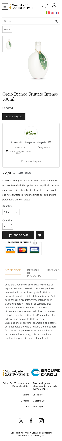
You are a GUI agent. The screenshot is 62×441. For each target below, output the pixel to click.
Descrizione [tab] (13, 270)
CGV (27, 406)
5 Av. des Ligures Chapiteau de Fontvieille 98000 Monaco (45, 386)
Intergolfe (41, 142)
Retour (7, 29)
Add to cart (18, 235)
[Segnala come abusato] (49, 142)
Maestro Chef (39, 400)
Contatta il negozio (32, 161)
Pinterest (28, 108)
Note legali (38, 406)
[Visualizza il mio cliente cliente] (54, 5)
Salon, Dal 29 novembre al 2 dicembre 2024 (16, 384)
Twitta (23, 108)
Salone (25, 394)
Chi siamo (38, 394)
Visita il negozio (14, 116)
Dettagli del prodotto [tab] (34, 272)
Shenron (26, 435)
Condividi (18, 108)
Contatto (25, 400)
